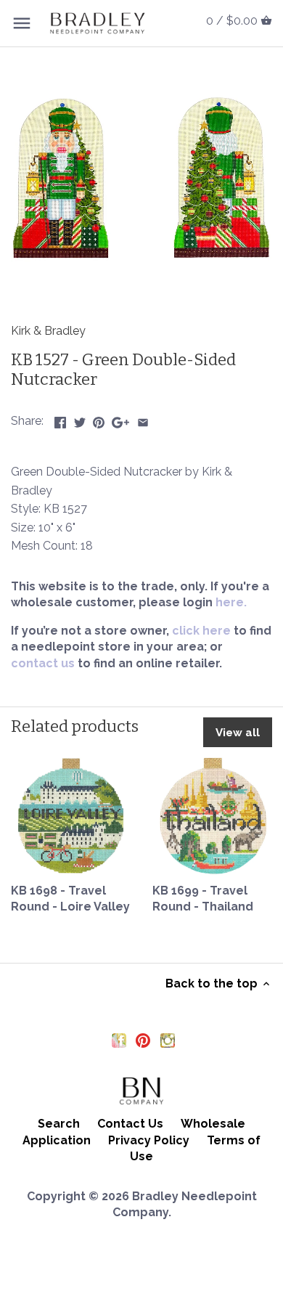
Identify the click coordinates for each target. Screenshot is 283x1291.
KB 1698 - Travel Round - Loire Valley (70, 898)
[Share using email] (143, 419)
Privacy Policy (148, 1140)
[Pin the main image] (98, 419)
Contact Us (130, 1124)
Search (59, 1124)
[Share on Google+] (120, 419)
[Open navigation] (22, 23)
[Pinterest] (143, 1040)
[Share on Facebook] (60, 419)
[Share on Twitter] (80, 419)
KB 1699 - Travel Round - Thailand (202, 898)
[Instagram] (167, 1040)
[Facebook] (119, 1040)
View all (238, 732)
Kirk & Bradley (48, 331)
